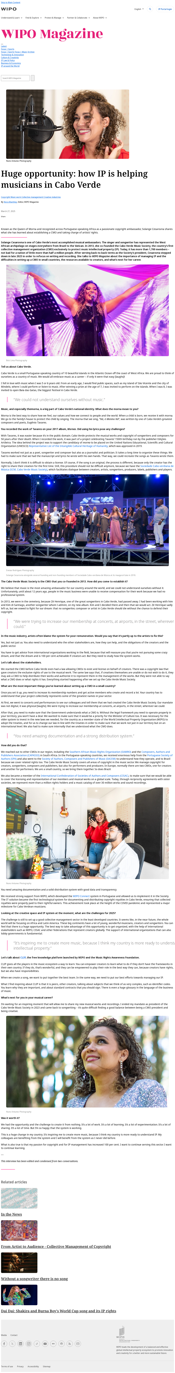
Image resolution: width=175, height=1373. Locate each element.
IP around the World (10, 66)
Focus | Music (21, 51)
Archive (31, 51)
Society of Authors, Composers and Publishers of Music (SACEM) (79, 758)
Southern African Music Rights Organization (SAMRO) (100, 752)
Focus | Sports (7, 51)
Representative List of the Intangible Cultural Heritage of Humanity (68, 446)
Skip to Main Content (10, 2)
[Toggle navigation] (2, 44)
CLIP (23, 957)
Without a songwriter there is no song (34, 1278)
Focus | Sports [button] (7, 49)
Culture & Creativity (10, 57)
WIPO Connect (81, 896)
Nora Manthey (10, 202)
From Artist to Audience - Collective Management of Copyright (56, 1246)
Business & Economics (11, 63)
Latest (4, 46)
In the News (11, 1214)
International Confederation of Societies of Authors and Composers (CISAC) (84, 775)
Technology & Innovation (12, 54)
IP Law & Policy (8, 60)
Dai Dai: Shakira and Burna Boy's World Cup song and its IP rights (58, 1310)
